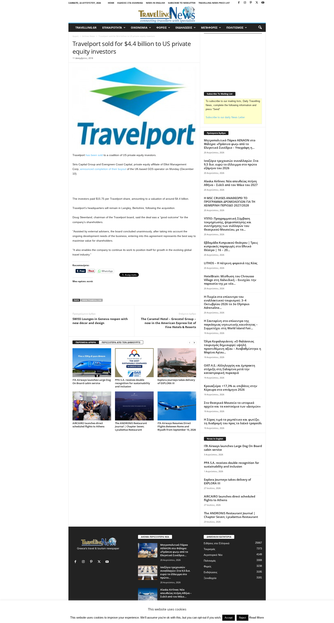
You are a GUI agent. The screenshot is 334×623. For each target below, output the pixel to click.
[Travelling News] (167, 14)
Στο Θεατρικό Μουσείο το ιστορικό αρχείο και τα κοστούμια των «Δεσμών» (232, 404)
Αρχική (75, 36)
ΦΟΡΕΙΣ (161, 27)
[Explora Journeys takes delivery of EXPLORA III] (177, 362)
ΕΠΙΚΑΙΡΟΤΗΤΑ (112, 27)
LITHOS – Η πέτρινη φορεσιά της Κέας (230, 263)
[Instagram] (245, 3)
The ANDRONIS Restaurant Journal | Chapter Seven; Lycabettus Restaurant (131, 426)
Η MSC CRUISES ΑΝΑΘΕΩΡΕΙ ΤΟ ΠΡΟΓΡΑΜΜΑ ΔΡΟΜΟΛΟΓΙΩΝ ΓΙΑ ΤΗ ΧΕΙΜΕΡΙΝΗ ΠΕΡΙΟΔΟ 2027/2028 (229, 201)
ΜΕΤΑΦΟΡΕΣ (209, 27)
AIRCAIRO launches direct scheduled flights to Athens (88, 424)
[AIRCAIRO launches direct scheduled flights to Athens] (91, 405)
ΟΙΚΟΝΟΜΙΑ (139, 27)
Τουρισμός (209, 549)
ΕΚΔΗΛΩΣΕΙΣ (184, 27)
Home (111, 2)
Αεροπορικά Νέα (213, 554)
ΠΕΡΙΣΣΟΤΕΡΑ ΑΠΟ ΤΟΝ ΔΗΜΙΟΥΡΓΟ (121, 342)
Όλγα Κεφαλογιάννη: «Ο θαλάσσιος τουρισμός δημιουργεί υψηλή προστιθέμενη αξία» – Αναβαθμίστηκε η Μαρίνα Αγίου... (232, 346)
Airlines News (88, 36)
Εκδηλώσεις (210, 572)
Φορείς (207, 566)
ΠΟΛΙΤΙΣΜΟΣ (234, 27)
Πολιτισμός (210, 560)
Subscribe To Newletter (181, 2)
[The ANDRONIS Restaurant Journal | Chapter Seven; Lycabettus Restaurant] (134, 405)
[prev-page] (190, 342)
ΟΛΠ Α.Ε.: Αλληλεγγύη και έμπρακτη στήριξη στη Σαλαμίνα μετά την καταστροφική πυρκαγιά (229, 369)
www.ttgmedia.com (91, 300)
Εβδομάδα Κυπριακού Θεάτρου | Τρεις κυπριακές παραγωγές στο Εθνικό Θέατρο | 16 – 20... (231, 246)
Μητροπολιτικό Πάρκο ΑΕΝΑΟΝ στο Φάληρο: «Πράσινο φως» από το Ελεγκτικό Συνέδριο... (174, 550)
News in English (155, 2)
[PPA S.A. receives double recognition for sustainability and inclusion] (134, 362)
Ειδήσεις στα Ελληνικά (130, 2)
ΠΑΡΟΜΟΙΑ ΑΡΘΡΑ (86, 342)
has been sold (94, 155)
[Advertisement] (134, 186)
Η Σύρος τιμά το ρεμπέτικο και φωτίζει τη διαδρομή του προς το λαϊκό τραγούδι (233, 421)
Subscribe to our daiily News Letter (225, 117)
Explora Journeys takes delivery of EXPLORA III (176, 381)
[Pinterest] (251, 3)
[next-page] (194, 342)
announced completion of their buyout (103, 169)
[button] (260, 27)
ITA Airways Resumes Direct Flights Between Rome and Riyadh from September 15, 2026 (177, 426)
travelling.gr (85, 27)
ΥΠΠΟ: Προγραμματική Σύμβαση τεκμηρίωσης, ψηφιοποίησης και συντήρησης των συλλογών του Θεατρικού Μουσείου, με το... (227, 223)
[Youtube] (263, 3)
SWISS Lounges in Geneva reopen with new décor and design (100, 321)
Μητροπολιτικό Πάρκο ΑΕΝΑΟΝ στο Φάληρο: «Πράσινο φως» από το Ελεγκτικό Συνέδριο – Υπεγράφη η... (229, 143)
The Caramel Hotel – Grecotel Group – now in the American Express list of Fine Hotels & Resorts (168, 323)
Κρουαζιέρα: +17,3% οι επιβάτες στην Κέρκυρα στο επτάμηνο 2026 (230, 387)
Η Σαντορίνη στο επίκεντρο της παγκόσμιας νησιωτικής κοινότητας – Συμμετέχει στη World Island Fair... (231, 324)
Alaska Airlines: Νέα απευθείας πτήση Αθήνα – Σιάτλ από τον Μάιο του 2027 (231, 183)
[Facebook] (239, 3)
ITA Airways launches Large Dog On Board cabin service (91, 381)
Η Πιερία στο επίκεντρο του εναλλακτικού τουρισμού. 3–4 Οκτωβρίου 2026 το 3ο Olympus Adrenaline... (226, 302)
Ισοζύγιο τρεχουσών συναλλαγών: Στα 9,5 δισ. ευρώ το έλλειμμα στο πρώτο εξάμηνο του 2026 (231, 164)
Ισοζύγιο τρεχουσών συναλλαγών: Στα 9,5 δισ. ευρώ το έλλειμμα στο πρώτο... (175, 572)
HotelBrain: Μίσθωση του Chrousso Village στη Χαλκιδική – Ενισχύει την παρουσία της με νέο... (230, 279)
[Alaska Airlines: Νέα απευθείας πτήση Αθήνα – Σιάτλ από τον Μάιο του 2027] (147, 595)
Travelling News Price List (214, 2)
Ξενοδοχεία (210, 578)
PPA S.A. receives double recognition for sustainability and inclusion (132, 383)
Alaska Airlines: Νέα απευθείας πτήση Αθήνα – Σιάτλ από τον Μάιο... (176, 593)
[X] (257, 3)
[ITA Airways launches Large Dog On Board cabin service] (91, 362)
